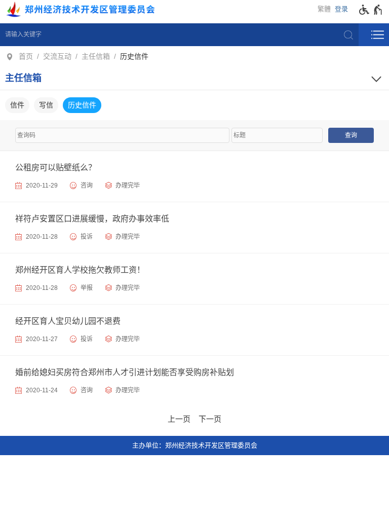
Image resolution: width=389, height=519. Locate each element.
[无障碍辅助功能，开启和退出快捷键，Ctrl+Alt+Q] (371, 10)
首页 (26, 56)
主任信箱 (96, 56)
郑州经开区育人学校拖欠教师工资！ (80, 270)
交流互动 (57, 56)
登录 (341, 9)
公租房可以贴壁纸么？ (55, 167)
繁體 (324, 9)
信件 (17, 105)
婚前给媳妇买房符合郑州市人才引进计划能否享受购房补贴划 (124, 372)
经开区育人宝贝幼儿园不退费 (68, 321)
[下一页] (210, 417)
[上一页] (179, 417)
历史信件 (134, 56)
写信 (46, 105)
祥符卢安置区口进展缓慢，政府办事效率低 (92, 218)
